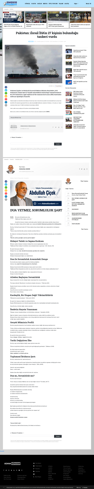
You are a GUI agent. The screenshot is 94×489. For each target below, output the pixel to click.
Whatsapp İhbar (21, 477)
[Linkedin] (15, 470)
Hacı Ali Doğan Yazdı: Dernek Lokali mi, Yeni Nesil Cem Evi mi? (79, 107)
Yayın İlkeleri (7, 477)
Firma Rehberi (67, 477)
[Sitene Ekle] (22, 470)
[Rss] (17, 470)
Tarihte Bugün (67, 471)
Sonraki (2, 451)
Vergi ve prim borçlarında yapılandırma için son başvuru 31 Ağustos (80, 76)
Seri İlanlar (66, 475)
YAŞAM (61, 3)
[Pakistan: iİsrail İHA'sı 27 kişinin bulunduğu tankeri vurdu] (33, 64)
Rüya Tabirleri (82, 471)
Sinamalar (66, 473)
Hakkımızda (7, 475)
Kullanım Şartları (22, 475)
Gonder (58, 144)
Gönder (58, 436)
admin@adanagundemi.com (26, 171)
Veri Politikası (7, 479)
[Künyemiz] (34, 474)
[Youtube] (12, 470)
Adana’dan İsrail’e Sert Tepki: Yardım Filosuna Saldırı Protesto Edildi (79, 126)
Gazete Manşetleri (68, 479)
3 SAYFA (33, 3)
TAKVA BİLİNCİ (76, 223)
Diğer (75, 3)
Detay (79, 487)
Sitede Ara (81, 466)
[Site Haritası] (20, 470)
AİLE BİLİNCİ (75, 209)
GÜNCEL (27, 3)
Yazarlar (12, 159)
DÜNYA (11, 9)
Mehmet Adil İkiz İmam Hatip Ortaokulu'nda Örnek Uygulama (80, 100)
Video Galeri (38, 466)
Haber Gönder (20, 479)
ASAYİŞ (66, 3)
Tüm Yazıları (84, 181)
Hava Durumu (66, 466)
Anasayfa (6, 9)
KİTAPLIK (50, 479)
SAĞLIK (39, 3)
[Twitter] (7, 470)
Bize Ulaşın (38, 476)
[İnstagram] (9, 470)
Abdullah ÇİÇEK (18, 159)
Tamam (85, 487)
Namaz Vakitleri (67, 470)
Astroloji (80, 473)
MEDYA (45, 3)
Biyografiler (81, 470)
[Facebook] (4, 470)
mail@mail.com (24, 128)
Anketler (80, 468)
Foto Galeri (38, 463)
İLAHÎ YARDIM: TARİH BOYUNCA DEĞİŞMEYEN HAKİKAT (78, 204)
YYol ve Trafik (66, 468)
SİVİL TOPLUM (53, 3)
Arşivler (37, 471)
